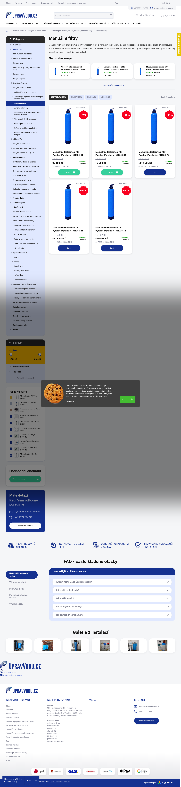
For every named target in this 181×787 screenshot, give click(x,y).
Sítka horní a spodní (20, 311)
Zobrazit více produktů (112, 85)
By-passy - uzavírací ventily (24, 225)
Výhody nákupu (32, 3)
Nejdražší (91, 97)
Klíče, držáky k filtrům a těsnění (25, 302)
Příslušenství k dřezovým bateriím (26, 166)
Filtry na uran (18, 63)
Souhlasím (129, 399)
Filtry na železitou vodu (22, 88)
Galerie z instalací (12, 745)
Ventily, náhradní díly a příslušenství (27, 298)
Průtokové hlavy (20, 234)
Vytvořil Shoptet (150, 783)
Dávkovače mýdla (20, 325)
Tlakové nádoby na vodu (22, 321)
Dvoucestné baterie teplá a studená (26, 194)
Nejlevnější (76, 97)
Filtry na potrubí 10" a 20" (23, 124)
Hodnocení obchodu (13, 749)
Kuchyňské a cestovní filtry (23, 58)
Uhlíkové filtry (18, 139)
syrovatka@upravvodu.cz (27, 511)
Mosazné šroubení (21, 280)
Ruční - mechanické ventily (24, 239)
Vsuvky (16, 257)
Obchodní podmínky (13, 756)
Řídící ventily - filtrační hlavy (23, 221)
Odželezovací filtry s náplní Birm (26, 128)
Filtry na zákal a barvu (21, 144)
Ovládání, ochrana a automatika (26, 293)
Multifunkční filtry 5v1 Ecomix (25, 92)
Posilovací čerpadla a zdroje (24, 289)
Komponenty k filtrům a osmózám (26, 284)
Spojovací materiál (20, 253)
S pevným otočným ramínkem (24, 171)
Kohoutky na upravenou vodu (24, 189)
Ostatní (15, 330)
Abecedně (105, 97)
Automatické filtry (21, 108)
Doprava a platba (47, 3)
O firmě (8, 3)
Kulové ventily (19, 266)
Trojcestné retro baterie (22, 180)
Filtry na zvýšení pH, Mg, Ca (23, 153)
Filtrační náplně (19, 203)
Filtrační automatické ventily (24, 230)
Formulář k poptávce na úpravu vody (72, 3)
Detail (155, 172)
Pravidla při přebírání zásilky (16, 753)
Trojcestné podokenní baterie (24, 185)
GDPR (8, 760)
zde (105, 396)
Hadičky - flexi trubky (22, 271)
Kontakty (18, 3)
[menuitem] (13, 23)
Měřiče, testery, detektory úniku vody (27, 216)
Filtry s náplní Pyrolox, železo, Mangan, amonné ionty (28, 98)
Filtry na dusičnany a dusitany (24, 148)
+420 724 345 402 (10, 672)
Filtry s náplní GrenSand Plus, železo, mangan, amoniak (27, 113)
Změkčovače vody (20, 83)
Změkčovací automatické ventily (26, 243)
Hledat (110, 16)
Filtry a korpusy (19, 79)
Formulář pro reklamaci (14, 729)
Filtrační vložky (18, 198)
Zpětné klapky (19, 275)
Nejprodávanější (58, 97)
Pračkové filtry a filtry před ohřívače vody (26, 69)
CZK (168, 3)
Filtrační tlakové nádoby (22, 212)
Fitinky (16, 262)
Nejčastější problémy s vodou (17, 725)
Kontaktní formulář (25, 526)
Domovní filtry (18, 49)
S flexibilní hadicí (19, 175)
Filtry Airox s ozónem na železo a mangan (26, 134)
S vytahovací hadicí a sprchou (24, 162)
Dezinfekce (17, 45)
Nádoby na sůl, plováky (22, 316)
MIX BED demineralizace (22, 54)
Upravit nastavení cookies (60, 782)
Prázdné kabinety (19, 307)
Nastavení (70, 401)
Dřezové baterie (19, 157)
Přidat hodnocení (18, 479)
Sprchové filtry (18, 74)
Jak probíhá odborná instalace (17, 737)
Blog (7, 741)
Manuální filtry (20, 103)
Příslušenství (18, 207)
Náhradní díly (19, 248)
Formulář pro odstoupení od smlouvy (20, 733)
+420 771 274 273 (23, 517)
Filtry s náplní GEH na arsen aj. (25, 119)
